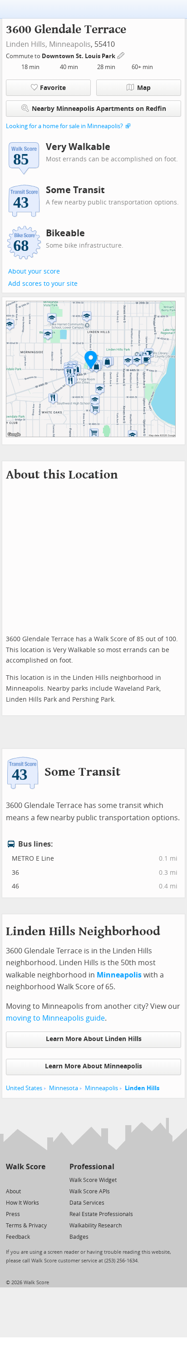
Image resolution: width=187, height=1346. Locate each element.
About (13, 1191)
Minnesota (63, 1088)
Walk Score (25, 1166)
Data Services (86, 1203)
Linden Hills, (26, 44)
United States (24, 1088)
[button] (91, 359)
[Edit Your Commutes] (121, 54)
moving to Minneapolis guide (55, 1018)
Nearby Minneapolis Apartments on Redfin (99, 109)
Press (13, 1214)
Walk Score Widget (93, 1180)
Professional (91, 1166)
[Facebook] (25, 1179)
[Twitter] (11, 1179)
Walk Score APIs (89, 1191)
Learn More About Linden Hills (94, 1039)
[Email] (39, 1179)
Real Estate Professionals (101, 1214)
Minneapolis (70, 44)
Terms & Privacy (26, 1225)
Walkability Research (95, 1225)
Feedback (18, 1237)
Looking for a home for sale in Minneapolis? (64, 126)
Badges (79, 1237)
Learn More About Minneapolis (93, 1066)
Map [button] (144, 88)
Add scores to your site (43, 284)
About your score (34, 271)
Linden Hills (142, 1088)
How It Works (22, 1203)
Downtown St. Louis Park (79, 56)
